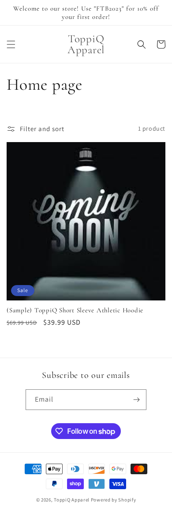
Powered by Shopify (113, 500)
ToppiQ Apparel (72, 500)
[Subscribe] (136, 399)
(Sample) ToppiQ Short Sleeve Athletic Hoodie (75, 310)
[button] (11, 44)
